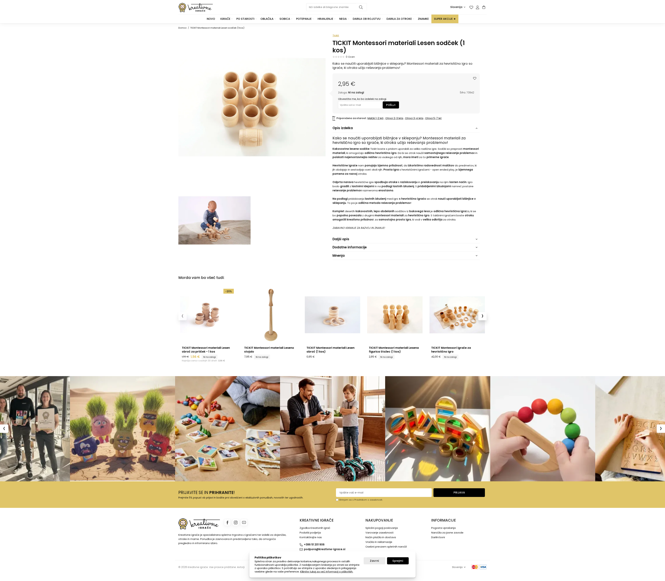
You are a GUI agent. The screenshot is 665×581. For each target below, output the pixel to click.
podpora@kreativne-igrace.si (324, 549)
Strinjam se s (346, 499)
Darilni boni (438, 537)
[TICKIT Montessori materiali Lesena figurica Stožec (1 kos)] (395, 314)
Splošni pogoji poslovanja (381, 528)
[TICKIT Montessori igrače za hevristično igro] (457, 314)
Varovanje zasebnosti (379, 532)
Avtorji (241, 567)
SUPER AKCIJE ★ (445, 19)
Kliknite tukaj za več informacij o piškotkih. (326, 571)
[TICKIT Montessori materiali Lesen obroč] (332, 314)
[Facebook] (227, 522)
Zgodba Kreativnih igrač (315, 528)
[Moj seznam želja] (471, 7)
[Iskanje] (361, 7)
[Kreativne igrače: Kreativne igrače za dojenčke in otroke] (195, 7)
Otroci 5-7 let (433, 118)
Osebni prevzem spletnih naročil (386, 546)
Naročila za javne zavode (447, 532)
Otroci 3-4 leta (414, 118)
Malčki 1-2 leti (375, 118)
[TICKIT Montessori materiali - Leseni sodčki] (214, 220)
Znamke (423, 19)
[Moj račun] (477, 7)
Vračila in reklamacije (378, 542)
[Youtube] (244, 522)
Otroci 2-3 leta (394, 118)
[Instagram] (235, 522)
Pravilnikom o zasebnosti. (368, 499)
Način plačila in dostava (380, 537)
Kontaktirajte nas (311, 537)
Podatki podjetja (310, 532)
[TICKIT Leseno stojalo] (270, 314)
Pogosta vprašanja (443, 528)
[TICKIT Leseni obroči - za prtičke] (208, 314)
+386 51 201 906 (314, 544)
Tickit (335, 35)
